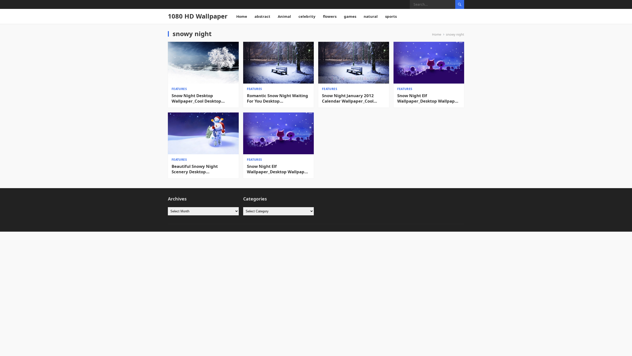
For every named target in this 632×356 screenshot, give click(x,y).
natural (371, 16)
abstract (262, 16)
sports (391, 16)
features (179, 89)
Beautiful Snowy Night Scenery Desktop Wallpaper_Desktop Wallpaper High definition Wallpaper (203, 169)
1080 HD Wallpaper (198, 16)
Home (241, 16)
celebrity (307, 16)
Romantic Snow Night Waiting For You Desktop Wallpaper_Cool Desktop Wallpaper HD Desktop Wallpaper (277, 98)
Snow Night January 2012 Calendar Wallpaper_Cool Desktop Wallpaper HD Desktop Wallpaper (348, 98)
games (350, 16)
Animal (284, 16)
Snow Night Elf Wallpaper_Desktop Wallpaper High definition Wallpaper (428, 98)
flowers (329, 16)
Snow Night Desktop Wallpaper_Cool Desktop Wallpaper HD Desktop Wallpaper (196, 98)
